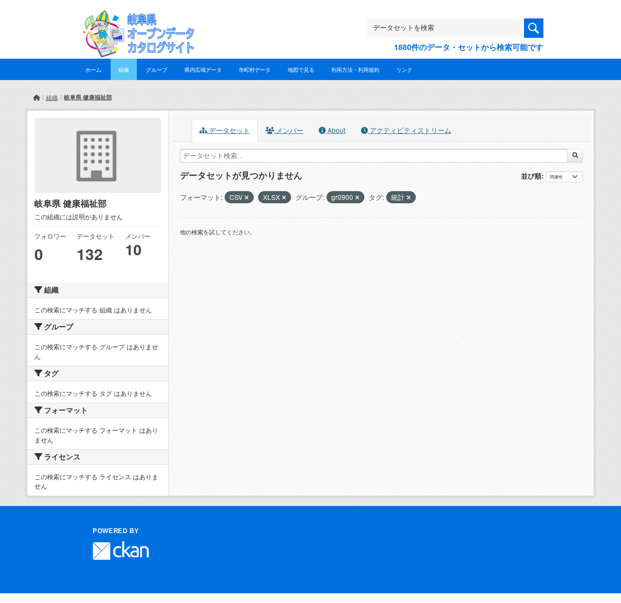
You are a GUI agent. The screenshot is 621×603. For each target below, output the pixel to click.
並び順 (531, 175)
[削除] (247, 197)
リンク (404, 69)
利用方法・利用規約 (355, 69)
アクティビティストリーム (409, 130)
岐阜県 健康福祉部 (88, 97)
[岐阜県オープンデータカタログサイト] (136, 17)
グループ (156, 69)
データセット (228, 130)
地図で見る (301, 69)
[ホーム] (36, 97)
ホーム (93, 69)
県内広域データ (203, 69)
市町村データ (255, 69)
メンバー (288, 130)
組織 (123, 69)
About (335, 130)
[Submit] (575, 156)
